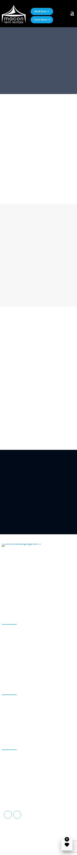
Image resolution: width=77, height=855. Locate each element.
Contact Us (34, 190)
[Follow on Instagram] (17, 815)
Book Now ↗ (42, 11)
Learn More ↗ (42, 19)
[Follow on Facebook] (8, 815)
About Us (11, 190)
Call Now (17, 293)
